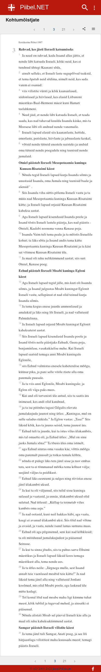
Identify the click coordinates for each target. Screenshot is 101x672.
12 (20, 281)
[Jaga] (84, 29)
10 (20, 233)
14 (20, 323)
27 (20, 548)
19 (20, 406)
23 (20, 477)
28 (20, 566)
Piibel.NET (34, 7)
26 (20, 530)
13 (20, 305)
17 (20, 382)
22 (20, 460)
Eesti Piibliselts (62, 668)
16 (20, 365)
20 (20, 430)
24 (20, 489)
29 (20, 596)
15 (20, 335)
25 (20, 513)
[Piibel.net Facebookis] (91, 666)
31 (20, 632)
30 (20, 614)
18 (20, 394)
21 (64, 29)
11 (20, 257)
